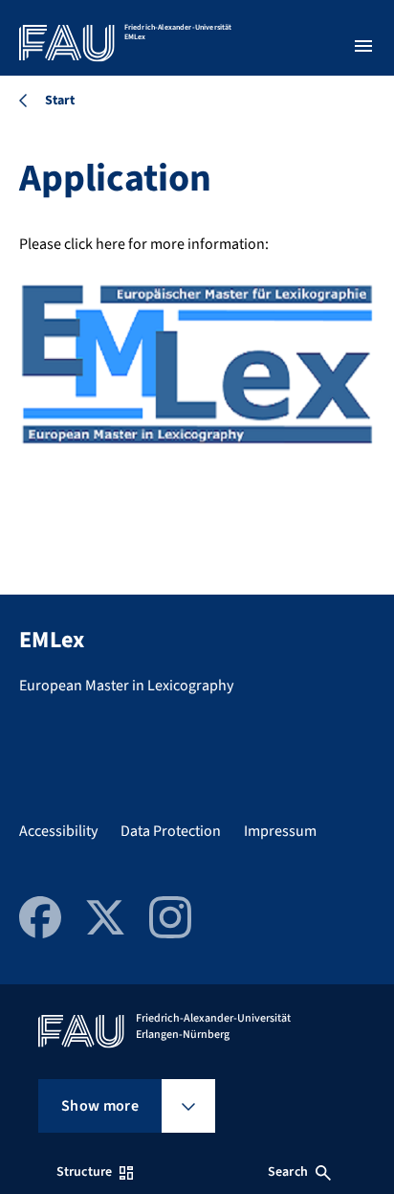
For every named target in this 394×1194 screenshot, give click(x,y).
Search (288, 1172)
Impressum (280, 831)
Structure (84, 1172)
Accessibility (58, 831)
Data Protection (170, 831)
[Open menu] (363, 46)
